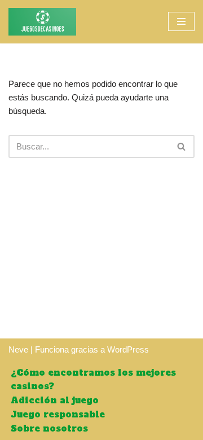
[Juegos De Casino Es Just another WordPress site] (42, 22)
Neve (18, 349)
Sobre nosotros (49, 428)
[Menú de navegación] (181, 21)
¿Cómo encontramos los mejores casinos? (93, 379)
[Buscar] (182, 146)
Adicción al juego (55, 400)
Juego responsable (58, 414)
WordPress (128, 349)
